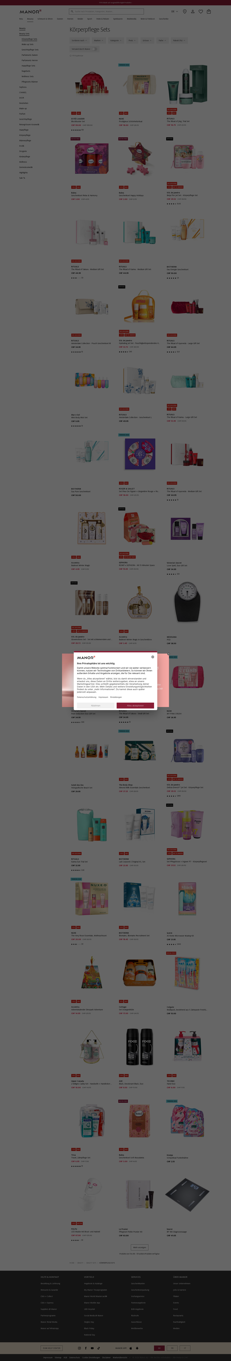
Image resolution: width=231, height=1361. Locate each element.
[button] (168, 653)
